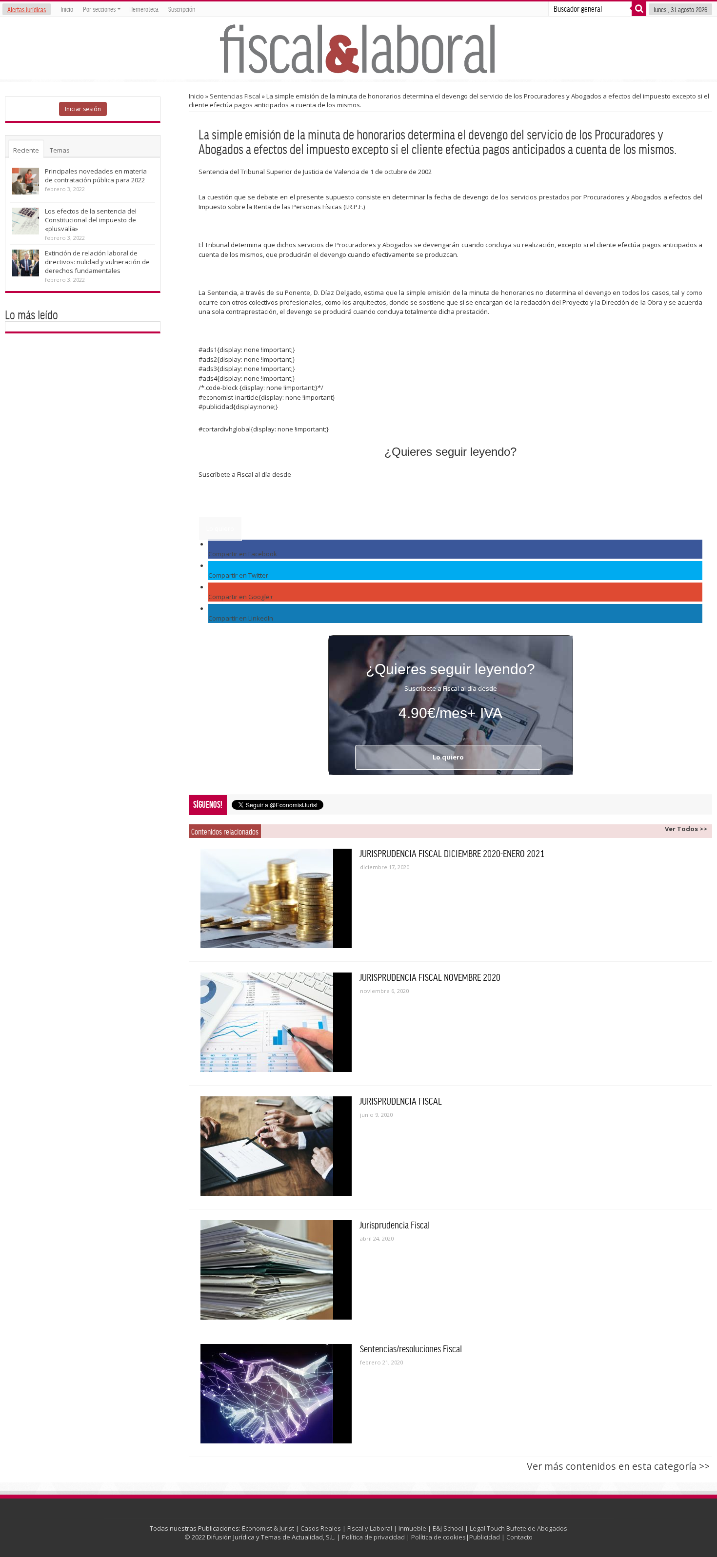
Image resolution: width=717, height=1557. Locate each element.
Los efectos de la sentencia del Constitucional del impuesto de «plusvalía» (91, 220)
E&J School (448, 1528)
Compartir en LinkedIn (240, 618)
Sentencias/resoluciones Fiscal (411, 1348)
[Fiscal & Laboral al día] (358, 48)
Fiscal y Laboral (369, 1528)
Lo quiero (220, 528)
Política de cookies (438, 1537)
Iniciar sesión (83, 109)
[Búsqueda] (639, 8)
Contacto (519, 1537)
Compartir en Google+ (240, 596)
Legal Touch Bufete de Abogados (518, 1528)
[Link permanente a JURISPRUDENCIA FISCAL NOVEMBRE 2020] (276, 1022)
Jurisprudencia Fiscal (395, 1224)
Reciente (26, 150)
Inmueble (412, 1528)
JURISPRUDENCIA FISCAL (401, 1100)
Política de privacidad (373, 1537)
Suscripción (181, 9)
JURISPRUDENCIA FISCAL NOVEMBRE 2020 (430, 977)
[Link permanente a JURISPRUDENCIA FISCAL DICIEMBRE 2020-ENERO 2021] (276, 898)
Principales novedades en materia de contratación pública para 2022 (96, 175)
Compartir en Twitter (238, 575)
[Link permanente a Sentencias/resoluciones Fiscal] (276, 1393)
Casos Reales (320, 1528)
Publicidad (484, 1537)
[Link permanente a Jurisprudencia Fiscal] (276, 1270)
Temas (60, 150)
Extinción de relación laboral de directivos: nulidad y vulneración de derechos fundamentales (97, 262)
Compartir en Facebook (242, 553)
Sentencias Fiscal (235, 96)
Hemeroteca (144, 9)
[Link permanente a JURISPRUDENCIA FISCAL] (276, 1146)
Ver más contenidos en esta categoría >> (618, 1466)
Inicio (66, 9)
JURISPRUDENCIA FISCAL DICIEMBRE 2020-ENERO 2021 (452, 853)
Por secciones (99, 9)
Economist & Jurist (268, 1528)
